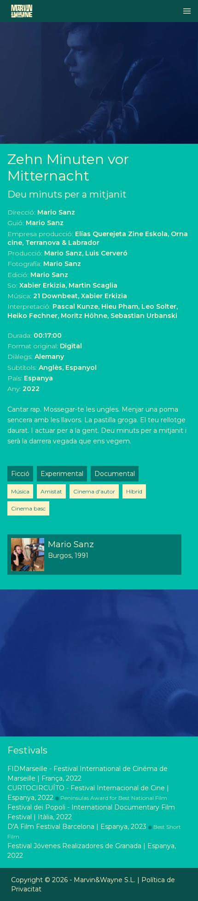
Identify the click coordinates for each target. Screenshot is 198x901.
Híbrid (134, 491)
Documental (114, 474)
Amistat (51, 491)
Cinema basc (28, 508)
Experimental (62, 474)
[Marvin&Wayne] (21, 11)
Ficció (20, 474)
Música (20, 491)
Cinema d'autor (94, 491)
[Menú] (187, 11)
